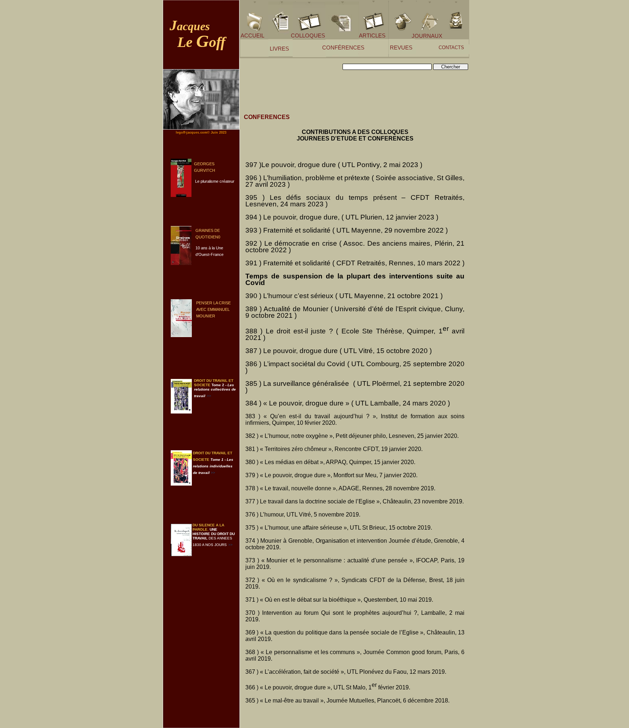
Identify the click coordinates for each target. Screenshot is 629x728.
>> (230, 545)
